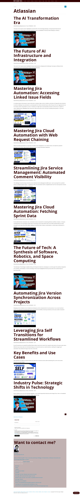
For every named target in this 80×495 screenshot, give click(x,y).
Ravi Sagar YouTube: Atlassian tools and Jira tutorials (25, 474)
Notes (24, 491)
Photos (34, 491)
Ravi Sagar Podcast (19, 479)
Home (15, 491)
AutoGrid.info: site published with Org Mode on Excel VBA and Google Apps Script (31, 485)
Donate (37, 491)
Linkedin (17, 469)
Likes (43, 491)
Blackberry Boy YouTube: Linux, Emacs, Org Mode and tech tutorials (29, 477)
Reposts (45, 491)
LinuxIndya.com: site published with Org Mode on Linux (26, 484)
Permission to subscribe (18, 427)
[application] (76, 493)
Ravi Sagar (16, 452)
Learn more (16, 433)
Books (19, 491)
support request (26, 461)
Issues (49, 491)
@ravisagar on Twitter (19, 470)
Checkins (30, 491)
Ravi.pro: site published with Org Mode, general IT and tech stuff (28, 482)
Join (17, 491)
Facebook (17, 472)
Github (16, 467)
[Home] (19, 1)
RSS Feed (17, 465)
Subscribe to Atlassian (18, 416)
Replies (40, 491)
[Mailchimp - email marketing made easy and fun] (36, 435)
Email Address (17, 422)
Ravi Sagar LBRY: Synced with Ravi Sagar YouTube (25, 475)
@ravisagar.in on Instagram (20, 480)
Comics (27, 491)
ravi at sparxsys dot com (19, 454)
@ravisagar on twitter (24, 459)
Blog (21, 491)
